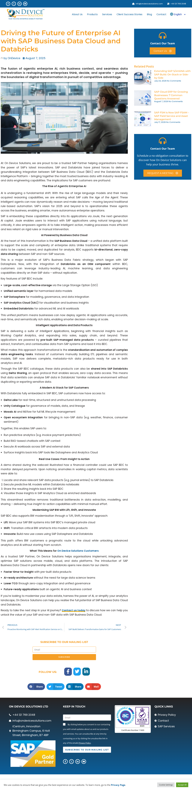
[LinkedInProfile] (19, 4)
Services (107, 14)
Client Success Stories (129, 14)
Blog (149, 14)
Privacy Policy (85, 743)
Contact (161, 14)
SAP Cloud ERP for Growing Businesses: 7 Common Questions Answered (171, 95)
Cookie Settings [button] (166, 784)
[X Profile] (14, 4)
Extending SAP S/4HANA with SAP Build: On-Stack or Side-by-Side (172, 74)
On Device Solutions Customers (78, 551)
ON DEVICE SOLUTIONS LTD (28, 706)
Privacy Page (118, 784)
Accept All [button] (182, 784)
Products (92, 14)
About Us (77, 14)
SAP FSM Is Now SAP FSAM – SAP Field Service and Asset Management (171, 116)
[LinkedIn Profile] (86, 671)
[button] (36, 686)
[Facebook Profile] (8, 4)
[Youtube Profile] (25, 4)
